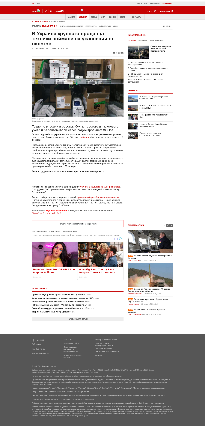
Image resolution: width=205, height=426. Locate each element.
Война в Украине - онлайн (108, 26)
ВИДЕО (139, 3)
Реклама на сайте (71, 343)
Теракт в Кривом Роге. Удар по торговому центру (153, 125)
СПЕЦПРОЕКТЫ (168, 3)
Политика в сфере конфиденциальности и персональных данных (104, 346)
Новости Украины (136, 35)
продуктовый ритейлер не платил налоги (98, 197)
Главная (71, 16)
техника (58, 231)
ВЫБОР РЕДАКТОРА (136, 225)
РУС (33, 3)
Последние (132, 40)
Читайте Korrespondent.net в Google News (78, 224)
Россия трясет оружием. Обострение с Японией (150, 134)
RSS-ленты (40, 349)
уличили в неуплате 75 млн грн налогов (100, 186)
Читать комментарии (78, 319)
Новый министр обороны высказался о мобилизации (61, 301)
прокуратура (67, 231)
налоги (51, 231)
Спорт (122, 16)
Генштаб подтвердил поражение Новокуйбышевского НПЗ (63, 308)
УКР (38, 3)
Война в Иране (80, 26)
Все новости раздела (40, 21)
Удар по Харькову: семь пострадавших (53, 312)
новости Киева (90, 26)
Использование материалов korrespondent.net (70, 349)
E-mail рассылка (42, 353)
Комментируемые (157, 40)
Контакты (67, 340)
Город (94, 16)
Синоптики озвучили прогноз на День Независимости (161, 48)
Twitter (38, 344)
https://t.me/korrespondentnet (46, 213)
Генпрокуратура (41, 231)
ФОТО (146, 3)
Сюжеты (131, 90)
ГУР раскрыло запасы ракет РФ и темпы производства (61, 305)
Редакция (98, 355)
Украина (83, 16)
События (52, 21)
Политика (61, 21)
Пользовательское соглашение (107, 352)
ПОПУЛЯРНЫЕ (155, 3)
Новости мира (133, 260)
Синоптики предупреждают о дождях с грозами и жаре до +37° (65, 298)
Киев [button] (34, 11)
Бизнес (112, 16)
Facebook (40, 340)
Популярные (143, 40)
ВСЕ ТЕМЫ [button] (166, 26)
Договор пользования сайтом (106, 340)
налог (75, 231)
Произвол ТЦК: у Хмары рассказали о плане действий (61, 294)
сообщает (84, 137)
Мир (103, 16)
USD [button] (51, 11)
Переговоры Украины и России (71, 26)
